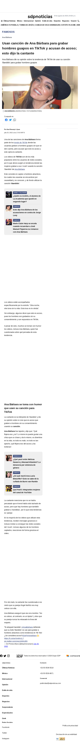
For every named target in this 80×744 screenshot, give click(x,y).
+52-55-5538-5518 (46, 668)
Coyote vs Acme (68, 25)
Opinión (38, 21)
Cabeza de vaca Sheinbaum (47, 25)
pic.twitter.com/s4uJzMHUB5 (16, 641)
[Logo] (40, 17)
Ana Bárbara (7, 37)
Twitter (4, 733)
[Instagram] (8, 656)
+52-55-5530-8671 (46, 673)
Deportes (57, 21)
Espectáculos (7, 713)
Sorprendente (7, 707)
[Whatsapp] (14, 120)
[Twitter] (10, 120)
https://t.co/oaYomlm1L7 (14, 638)
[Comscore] (73, 656)
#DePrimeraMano (29, 636)
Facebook (5, 727)
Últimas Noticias (9, 21)
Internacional (28, 21)
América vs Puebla (9, 25)
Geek (4, 718)
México (19, 21)
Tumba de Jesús (26, 25)
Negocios (65, 21)
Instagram (5, 738)
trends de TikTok (20, 143)
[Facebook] (6, 120)
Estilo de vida (47, 21)
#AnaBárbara (27, 627)
